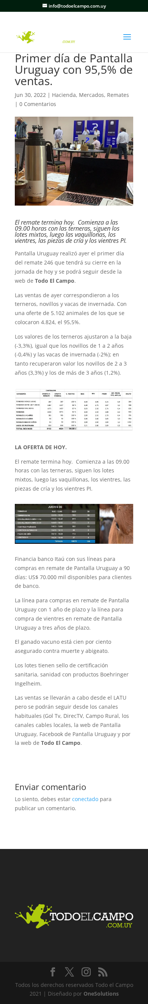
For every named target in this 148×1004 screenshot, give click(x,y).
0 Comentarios (37, 104)
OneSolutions (101, 993)
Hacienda (64, 94)
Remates (118, 94)
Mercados (91, 94)
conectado (85, 799)
